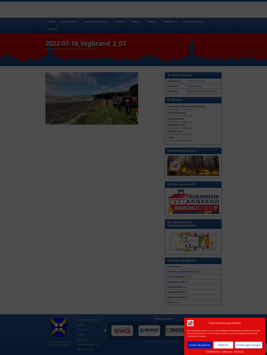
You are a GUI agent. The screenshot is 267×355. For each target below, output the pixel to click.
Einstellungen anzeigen (248, 344)
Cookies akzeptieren (199, 344)
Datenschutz (227, 351)
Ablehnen (223, 344)
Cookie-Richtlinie (213, 351)
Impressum (239, 351)
